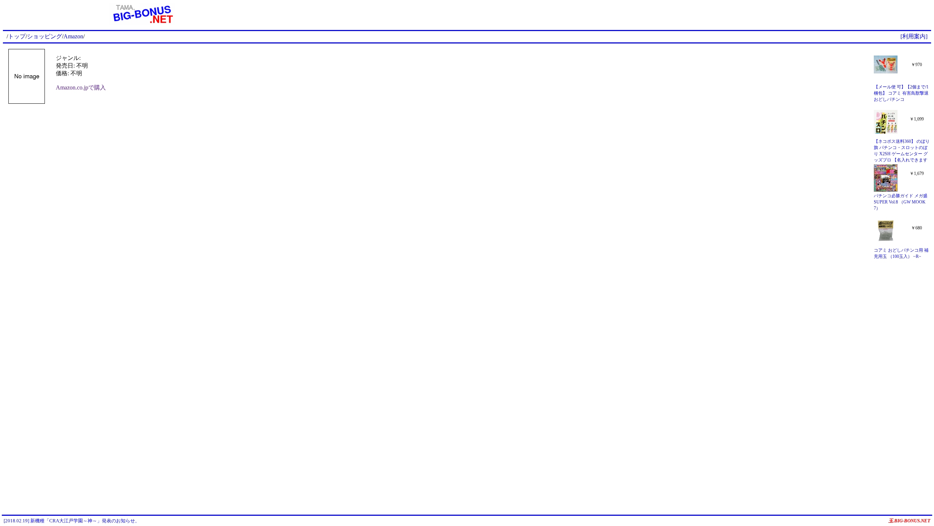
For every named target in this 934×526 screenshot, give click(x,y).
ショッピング (44, 36)
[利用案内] (913, 36)
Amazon (73, 36)
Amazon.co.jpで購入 (81, 87)
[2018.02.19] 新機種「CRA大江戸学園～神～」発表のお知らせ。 (72, 520)
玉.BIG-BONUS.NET (909, 520)
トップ (17, 36)
